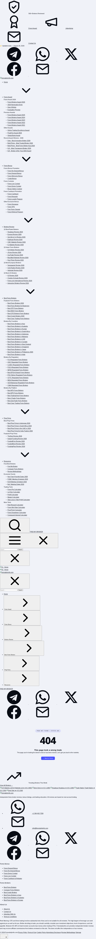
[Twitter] (71, 60)
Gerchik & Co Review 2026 (16, 237)
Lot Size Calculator (14, 492)
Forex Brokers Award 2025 (16, 115)
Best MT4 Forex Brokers (15, 390)
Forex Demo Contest (14, 186)
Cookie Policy (41, 932)
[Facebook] (14, 75)
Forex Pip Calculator (14, 489)
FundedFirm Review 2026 (16, 441)
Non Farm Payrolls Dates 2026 (18, 476)
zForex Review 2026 (14, 252)
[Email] (42, 75)
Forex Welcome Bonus (15, 176)
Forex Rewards (13, 196)
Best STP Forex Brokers (15, 308)
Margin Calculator (13, 497)
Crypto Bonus (12, 178)
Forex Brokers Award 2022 (16, 122)
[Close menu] (15, 581)
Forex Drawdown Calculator (17, 512)
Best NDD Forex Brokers (16, 311)
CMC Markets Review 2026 (17, 242)
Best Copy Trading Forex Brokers (18, 318)
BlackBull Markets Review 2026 (18, 257)
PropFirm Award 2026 (15, 133)
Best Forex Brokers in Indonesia (18, 334)
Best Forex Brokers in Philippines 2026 (20, 352)
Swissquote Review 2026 (16, 265)
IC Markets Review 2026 (16, 245)
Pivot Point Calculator (15, 510)
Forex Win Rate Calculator (16, 507)
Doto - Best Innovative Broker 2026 (19, 140)
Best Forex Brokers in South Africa (19, 331)
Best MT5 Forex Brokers (15, 393)
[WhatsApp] (42, 60)
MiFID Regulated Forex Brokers (18, 370)
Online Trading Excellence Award (18, 130)
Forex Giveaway (13, 204)
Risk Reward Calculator (15, 505)
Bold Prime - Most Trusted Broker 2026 (20, 143)
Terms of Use (32, 932)
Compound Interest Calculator (17, 515)
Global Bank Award (14, 135)
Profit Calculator (13, 494)
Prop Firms (7, 418)
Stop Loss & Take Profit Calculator (19, 500)
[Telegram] (14, 60)
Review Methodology (14, 471)
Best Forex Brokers (10, 298)
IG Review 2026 (13, 275)
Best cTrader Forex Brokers (16, 398)
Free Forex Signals (14, 209)
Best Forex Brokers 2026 (16, 303)
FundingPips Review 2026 (16, 446)
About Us (7, 909)
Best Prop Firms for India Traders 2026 (20, 431)
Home (6, 82)
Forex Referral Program (15, 212)
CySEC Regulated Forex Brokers (18, 365)
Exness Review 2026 (14, 234)
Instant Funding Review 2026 (17, 438)
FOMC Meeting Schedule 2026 (18, 479)
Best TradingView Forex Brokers (18, 395)
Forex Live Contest (14, 184)
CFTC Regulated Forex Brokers (18, 378)
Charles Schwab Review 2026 (17, 278)
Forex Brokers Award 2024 (16, 117)
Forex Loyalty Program (15, 199)
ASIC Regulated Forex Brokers (18, 362)
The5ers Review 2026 (15, 436)
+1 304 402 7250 (37, 813)
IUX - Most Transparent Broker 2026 (19, 148)
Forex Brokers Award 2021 (16, 125)
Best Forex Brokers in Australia (18, 326)
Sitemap (78, 932)
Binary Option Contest (15, 189)
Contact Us (32, 43)
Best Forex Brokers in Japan (17, 349)
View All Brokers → (6, 785)
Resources (7, 461)
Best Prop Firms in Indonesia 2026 (19, 423)
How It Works (12, 107)
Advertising (69, 28)
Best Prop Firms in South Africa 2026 (20, 426)
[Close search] (15, 558)
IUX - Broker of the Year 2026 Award (19, 151)
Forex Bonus (8, 166)
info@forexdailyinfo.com (40, 828)
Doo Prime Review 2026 (16, 260)
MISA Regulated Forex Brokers (18, 380)
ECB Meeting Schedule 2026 (17, 482)
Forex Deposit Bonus (14, 173)
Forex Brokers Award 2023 (16, 120)
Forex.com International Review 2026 (20, 281)
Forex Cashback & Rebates (13, 878)
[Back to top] (4, 936)
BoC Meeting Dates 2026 (16, 484)
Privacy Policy (22, 932)
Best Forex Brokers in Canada (17, 342)
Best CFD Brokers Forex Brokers (18, 313)
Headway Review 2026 (15, 232)
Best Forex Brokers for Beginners (18, 306)
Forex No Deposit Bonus (16, 171)
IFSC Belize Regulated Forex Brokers (20, 375)
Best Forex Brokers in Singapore (18, 347)
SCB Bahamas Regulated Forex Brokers (21, 383)
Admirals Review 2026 (15, 270)
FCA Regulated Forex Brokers (17, 359)
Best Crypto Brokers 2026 (16, 316)
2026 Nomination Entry (15, 105)
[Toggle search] (15, 525)
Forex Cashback (13, 194)
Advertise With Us (9, 914)
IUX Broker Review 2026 (16, 250)
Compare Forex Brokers (15, 469)
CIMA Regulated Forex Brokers (18, 385)
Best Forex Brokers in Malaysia (18, 336)
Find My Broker (13, 466)
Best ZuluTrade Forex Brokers (17, 401)
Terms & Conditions (10, 917)
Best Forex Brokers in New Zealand (19, 344)
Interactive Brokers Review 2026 (18, 283)
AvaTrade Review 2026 (15, 255)
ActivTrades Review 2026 (16, 268)
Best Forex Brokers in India (16, 354)
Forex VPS (11, 207)
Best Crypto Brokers (10, 892)
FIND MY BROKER (36, 532)
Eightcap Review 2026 (15, 239)
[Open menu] (29, 540)
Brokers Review (9, 227)
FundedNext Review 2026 (16, 444)
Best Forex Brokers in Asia (16, 324)
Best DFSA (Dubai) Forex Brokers (19, 372)
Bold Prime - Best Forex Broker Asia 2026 (21, 146)
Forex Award (32, 28)
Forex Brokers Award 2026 (16, 102)
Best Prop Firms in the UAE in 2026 (19, 428)
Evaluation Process (14, 110)
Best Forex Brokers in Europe (17, 329)
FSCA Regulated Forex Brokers (18, 367)
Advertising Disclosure (53, 932)
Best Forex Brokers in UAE (16, 339)
